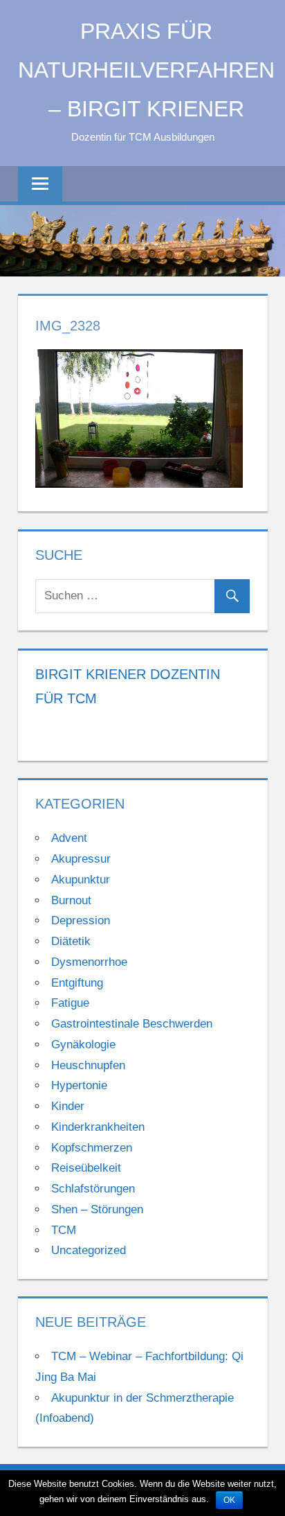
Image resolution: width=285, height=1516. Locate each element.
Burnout (71, 900)
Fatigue (70, 1003)
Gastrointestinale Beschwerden (131, 1023)
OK (229, 1500)
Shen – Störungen (97, 1209)
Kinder (67, 1106)
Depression (80, 920)
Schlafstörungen (93, 1188)
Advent (69, 838)
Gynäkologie (83, 1044)
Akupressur (81, 858)
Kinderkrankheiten (98, 1127)
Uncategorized (88, 1250)
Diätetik (71, 941)
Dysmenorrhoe (89, 962)
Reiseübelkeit (86, 1167)
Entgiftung (77, 982)
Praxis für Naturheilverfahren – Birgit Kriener (146, 70)
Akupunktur (80, 879)
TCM (63, 1230)
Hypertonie (79, 1085)
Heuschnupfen (88, 1065)
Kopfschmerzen (91, 1147)
